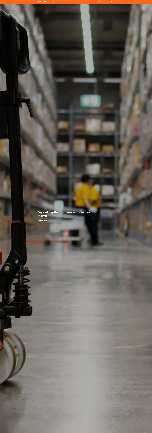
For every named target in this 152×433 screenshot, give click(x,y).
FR (113, 1)
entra (107, 1)
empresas (61, 1)
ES (111, 1)
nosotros (68, 1)
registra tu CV (100, 1)
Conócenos (43, 220)
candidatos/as (53, 1)
